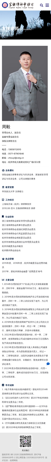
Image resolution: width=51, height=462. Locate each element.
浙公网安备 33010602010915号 (30, 457)
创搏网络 (14, 460)
